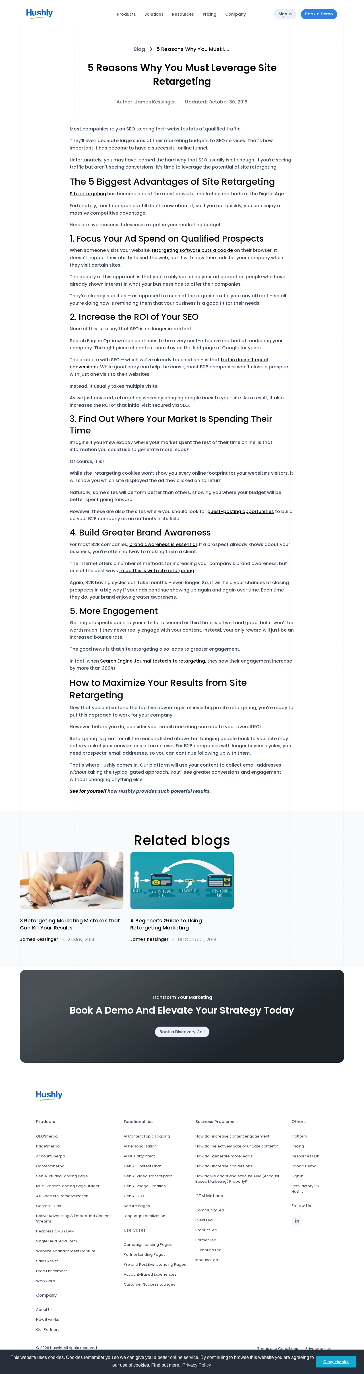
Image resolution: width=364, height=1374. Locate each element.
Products (126, 14)
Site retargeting (88, 193)
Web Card (45, 1281)
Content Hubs (48, 1206)
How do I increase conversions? (225, 1166)
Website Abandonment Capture (66, 1251)
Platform (299, 1136)
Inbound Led (206, 1260)
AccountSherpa (50, 1156)
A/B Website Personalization (62, 1196)
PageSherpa (48, 1146)
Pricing (209, 14)
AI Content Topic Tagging (147, 1136)
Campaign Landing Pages (148, 1244)
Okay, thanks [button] (336, 1362)
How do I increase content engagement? (233, 1136)
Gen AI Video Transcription (148, 1176)
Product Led (206, 1230)
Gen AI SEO (134, 1196)
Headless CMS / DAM (55, 1231)
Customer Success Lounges (149, 1284)
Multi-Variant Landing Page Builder (68, 1186)
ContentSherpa (50, 1166)
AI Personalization (140, 1146)
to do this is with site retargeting (156, 570)
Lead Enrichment (51, 1271)
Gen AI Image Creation (145, 1186)
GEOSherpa (47, 1136)
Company (235, 14)
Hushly (56, 1347)
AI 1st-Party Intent (139, 1156)
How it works (47, 1319)
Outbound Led (208, 1250)
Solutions (154, 14)
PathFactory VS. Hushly (305, 1188)
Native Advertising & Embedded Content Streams (73, 1218)
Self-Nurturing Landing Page (62, 1176)
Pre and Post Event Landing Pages (155, 1264)
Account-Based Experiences (150, 1274)
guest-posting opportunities (240, 511)
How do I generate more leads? (225, 1156)
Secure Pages (137, 1206)
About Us (44, 1309)
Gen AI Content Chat (142, 1166)
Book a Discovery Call (182, 1032)
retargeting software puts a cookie (192, 250)
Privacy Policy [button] (196, 1365)
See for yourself (88, 791)
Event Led (204, 1220)
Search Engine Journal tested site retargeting (152, 661)
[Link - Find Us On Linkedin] (297, 1220)
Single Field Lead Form (56, 1241)
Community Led (209, 1210)
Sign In (297, 1176)
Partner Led (205, 1240)
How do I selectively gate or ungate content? (236, 1146)
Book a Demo (304, 1166)
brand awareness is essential (163, 544)
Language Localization (144, 1216)
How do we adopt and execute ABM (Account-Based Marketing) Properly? (238, 1178)
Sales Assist (47, 1261)
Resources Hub (305, 1156)
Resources (183, 14)
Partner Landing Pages (145, 1254)
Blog (139, 49)
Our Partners (47, 1329)
